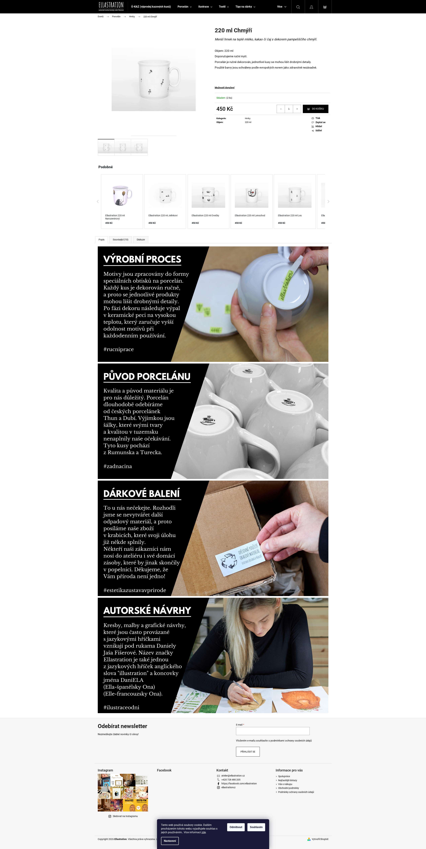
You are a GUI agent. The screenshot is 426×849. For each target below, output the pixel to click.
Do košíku (318, 108)
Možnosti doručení (225, 87)
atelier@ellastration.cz (233, 775)
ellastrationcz (228, 787)
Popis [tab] (101, 239)
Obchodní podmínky (288, 788)
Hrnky (247, 118)
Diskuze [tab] (141, 239)
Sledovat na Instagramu (125, 816)
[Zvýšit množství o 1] (297, 109)
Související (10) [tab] (120, 239)
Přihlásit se (248, 751)
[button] (97, 202)
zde (204, 832)
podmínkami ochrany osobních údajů (291, 740)
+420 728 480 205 (230, 779)
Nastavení (170, 840)
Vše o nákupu (285, 784)
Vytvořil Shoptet (320, 839)
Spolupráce (284, 776)
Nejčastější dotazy (287, 780)
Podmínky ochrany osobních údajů (296, 792)
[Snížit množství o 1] (281, 109)
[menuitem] (151, 6)
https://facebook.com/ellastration (239, 783)
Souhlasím (256, 827)
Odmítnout (236, 827)
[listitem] (122, 201)
